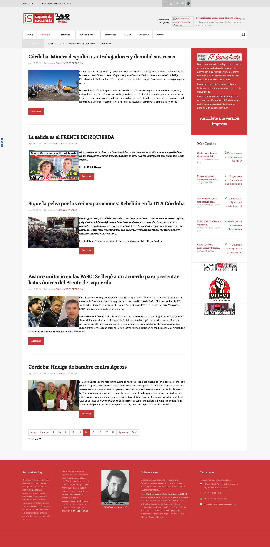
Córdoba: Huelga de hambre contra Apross (77, 366)
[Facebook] (2, 139)
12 (72, 432)
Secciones (65, 34)
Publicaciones (87, 34)
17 (106, 432)
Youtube (182, 3)
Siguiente (123, 432)
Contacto (144, 34)
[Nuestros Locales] (219, 309)
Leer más (36, 110)
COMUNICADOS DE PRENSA (69, 63)
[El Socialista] (219, 57)
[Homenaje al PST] (219, 267)
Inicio (33, 432)
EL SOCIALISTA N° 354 (66, 210)
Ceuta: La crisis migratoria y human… (208, 246)
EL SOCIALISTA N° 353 (66, 373)
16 (99, 432)
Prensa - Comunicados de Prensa (82, 43)
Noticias (45, 34)
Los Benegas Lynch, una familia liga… (207, 200)
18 (113, 432)
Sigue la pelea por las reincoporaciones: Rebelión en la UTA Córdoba (106, 203)
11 (66, 432)
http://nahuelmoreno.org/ (115, 507)
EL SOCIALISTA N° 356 (66, 143)
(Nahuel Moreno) (80, 511)
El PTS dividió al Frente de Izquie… (209, 223)
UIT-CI (188, 3)
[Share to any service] (2, 145)
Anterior (44, 432)
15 (93, 432)
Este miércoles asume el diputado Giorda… (218, 17)
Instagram (171, 3)
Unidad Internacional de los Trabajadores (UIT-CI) (166, 494)
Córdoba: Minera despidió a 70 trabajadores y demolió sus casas (101, 56)
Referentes (110, 34)
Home (29, 34)
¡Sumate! (161, 34)
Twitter (177, 3)
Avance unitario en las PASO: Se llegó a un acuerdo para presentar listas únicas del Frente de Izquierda (103, 279)
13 (79, 432)
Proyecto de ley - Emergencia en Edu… (208, 178)
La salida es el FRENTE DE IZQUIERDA (71, 137)
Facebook (165, 3)
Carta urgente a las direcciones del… (207, 155)
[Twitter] (2, 142)
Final (134, 432)
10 (59, 432)
